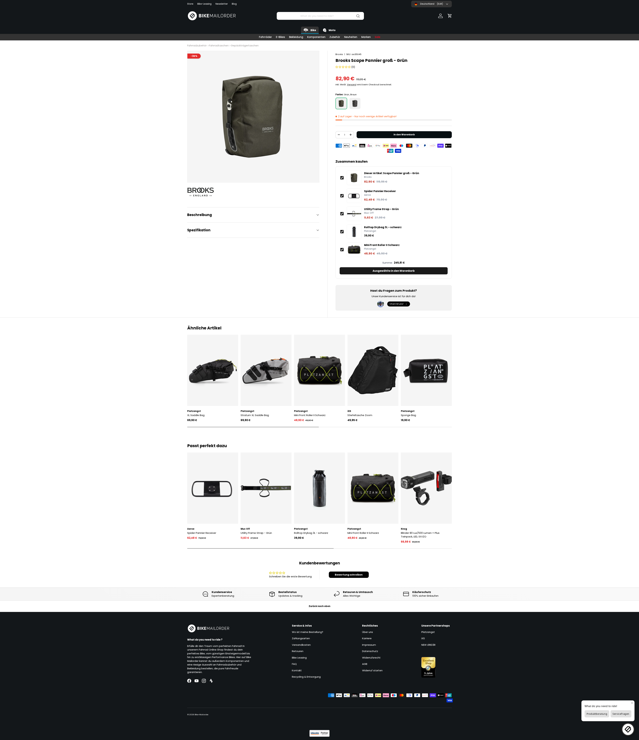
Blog (234, 3)
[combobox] (320, 16)
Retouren (297, 651)
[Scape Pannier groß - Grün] (341, 103)
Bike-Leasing (204, 3)
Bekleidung (296, 37)
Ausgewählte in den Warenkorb (394, 271)
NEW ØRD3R (428, 645)
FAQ (294, 664)
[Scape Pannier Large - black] (355, 103)
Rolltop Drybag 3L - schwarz (383, 227)
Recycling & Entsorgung (306, 676)
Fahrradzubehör (197, 45)
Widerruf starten (372, 670)
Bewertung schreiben (349, 574)
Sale (377, 37)
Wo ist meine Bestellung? (307, 632)
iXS (423, 638)
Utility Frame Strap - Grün (381, 209)
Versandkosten (301, 645)
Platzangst (428, 632)
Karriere (367, 638)
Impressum (369, 645)
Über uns (367, 632)
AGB (364, 664)
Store (190, 3)
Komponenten (316, 37)
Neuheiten (350, 37)
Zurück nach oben (319, 606)
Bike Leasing (299, 657)
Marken (366, 37)
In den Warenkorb (404, 134)
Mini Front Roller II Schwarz (382, 245)
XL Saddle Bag (196, 415)
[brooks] (202, 192)
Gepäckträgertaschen (245, 45)
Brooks (339, 54)
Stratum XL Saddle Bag (255, 415)
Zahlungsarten (301, 638)
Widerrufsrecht (371, 657)
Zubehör (334, 37)
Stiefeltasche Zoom (359, 415)
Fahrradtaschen (219, 45)
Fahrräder (265, 37)
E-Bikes (280, 37)
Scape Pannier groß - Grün (391, 173)
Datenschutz (370, 651)
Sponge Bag (408, 415)
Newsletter (221, 3)
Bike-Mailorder (201, 714)
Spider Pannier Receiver (380, 191)
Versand (351, 84)
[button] (449, 15)
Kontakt (297, 670)
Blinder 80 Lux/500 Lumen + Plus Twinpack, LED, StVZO (420, 534)
